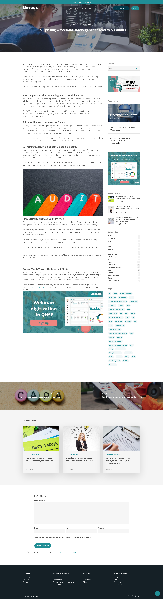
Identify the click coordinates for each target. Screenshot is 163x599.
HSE (109, 251)
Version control (113, 280)
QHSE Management (85, 24)
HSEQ (133, 313)
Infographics (112, 254)
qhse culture (120, 325)
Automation (112, 238)
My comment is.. (40, 501)
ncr (135, 321)
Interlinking (112, 257)
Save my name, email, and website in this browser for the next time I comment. (63, 537)
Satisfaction (128, 353)
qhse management (115, 329)
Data (128, 305)
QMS (109, 270)
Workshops (112, 365)
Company (84, 8)
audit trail (112, 297)
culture (121, 305)
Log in (135, 8)
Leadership (118, 321)
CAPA (131, 297)
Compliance (133, 301)
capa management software (118, 301)
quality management (115, 341)
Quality (110, 273)
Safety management (115, 353)
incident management (116, 317)
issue (110, 321)
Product (69, 8)
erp (109, 244)
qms (131, 333)
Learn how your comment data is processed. (69, 552)
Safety (110, 278)
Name (36, 528)
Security (119, 357)
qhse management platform (118, 333)
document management (116, 309)
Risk (131, 345)
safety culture (120, 349)
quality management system (118, 345)
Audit (73, 24)
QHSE (110, 262)
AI (109, 293)
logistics (128, 321)
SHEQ (127, 357)
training (125, 361)
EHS (109, 241)
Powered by (30, 596)
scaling (111, 357)
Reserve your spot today (40, 287)
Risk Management (114, 275)
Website (101, 528)
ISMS (127, 317)
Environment (113, 313)
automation (123, 297)
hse (126, 313)
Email (68, 528)
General (110, 249)
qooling (111, 337)
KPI (109, 259)
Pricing (76, 8)
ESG (109, 246)
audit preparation (126, 293)
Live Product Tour (121, 8)
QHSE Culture (113, 265)
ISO (133, 317)
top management (114, 361)
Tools (133, 357)
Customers (93, 8)
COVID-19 (112, 305)
